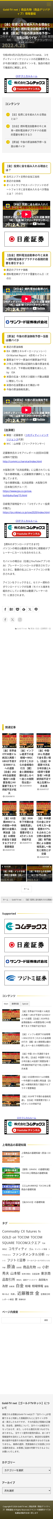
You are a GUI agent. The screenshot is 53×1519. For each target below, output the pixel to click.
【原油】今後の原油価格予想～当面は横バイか (28, 144)
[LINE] (36, 609)
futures (31, 1231)
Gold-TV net (22, 628)
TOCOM (23, 1237)
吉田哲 (19, 1267)
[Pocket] (17, 609)
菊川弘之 (5, 1294)
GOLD (6, 1237)
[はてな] (11, 609)
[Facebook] (5, 609)
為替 (5, 1286)
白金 (37, 628)
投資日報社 (26, 1274)
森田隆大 (43, 1279)
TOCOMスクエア (28, 1243)
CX (23, 1231)
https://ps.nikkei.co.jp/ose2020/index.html (26, 512)
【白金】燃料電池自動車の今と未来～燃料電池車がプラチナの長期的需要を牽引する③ (28, 130)
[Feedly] (24, 609)
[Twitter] (30, 609)
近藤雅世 (44, 628)
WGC (4, 1249)
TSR (43, 1243)
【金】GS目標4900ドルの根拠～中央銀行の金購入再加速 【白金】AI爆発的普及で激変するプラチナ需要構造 (9, 832)
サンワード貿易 (41, 1249)
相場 (28, 1286)
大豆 (39, 1267)
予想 (3, 1268)
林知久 (19, 1280)
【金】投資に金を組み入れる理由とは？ (28, 116)
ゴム (31, 1249)
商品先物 (29, 1267)
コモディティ (17, 1249)
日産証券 (36, 1274)
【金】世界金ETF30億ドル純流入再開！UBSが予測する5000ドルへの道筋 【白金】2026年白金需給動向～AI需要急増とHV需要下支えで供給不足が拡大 (9, 772)
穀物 (46, 1286)
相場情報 (37, 1286)
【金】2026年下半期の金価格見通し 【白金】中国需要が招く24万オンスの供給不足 (26, 829)
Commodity (11, 1231)
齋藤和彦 (22, 1299)
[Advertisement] (26, 1358)
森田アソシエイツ (30, 1280)
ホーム (26, 889)
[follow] (5, 620)
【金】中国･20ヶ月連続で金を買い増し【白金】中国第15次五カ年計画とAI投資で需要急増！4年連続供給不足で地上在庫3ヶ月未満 (44, 768)
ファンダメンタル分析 (28, 1254)
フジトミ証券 (16, 1260)
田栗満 (11, 1286)
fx (39, 1231)
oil (14, 1237)
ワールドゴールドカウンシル (38, 1260)
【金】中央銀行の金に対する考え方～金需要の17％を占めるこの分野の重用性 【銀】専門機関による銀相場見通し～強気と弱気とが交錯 (44, 836)
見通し (13, 1294)
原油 (32, 628)
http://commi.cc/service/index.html (22, 461)
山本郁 (15, 1273)
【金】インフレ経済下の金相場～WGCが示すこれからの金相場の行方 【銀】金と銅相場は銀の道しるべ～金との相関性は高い (26, 766)
